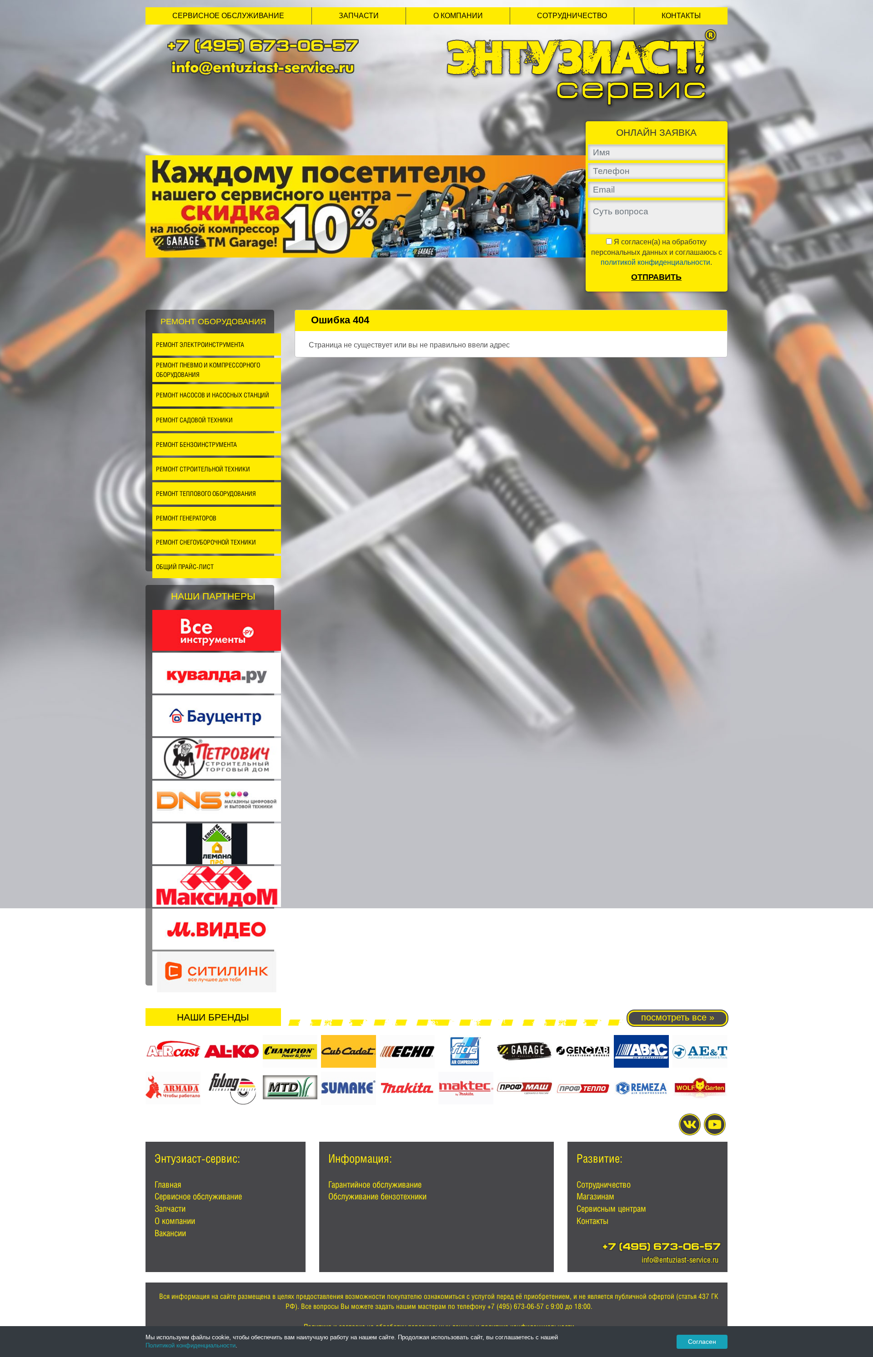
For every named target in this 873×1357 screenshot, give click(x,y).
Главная (168, 1184)
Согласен (702, 1341)
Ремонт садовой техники (194, 420)
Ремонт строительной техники (203, 469)
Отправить (656, 277)
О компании (458, 16)
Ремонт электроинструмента (200, 344)
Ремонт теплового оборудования (206, 493)
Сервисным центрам (611, 1208)
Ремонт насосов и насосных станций (212, 395)
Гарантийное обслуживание (374, 1184)
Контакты (681, 16)
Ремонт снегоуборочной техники (206, 542)
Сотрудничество (572, 16)
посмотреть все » (677, 1017)
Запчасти (359, 16)
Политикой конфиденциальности (191, 1345)
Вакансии (170, 1233)
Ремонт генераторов (186, 518)
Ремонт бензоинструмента (196, 444)
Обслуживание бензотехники (377, 1196)
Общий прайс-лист (185, 566)
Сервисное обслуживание (228, 16)
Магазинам (595, 1196)
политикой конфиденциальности (655, 262)
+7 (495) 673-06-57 (262, 47)
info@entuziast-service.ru (262, 67)
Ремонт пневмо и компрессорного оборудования (208, 370)
